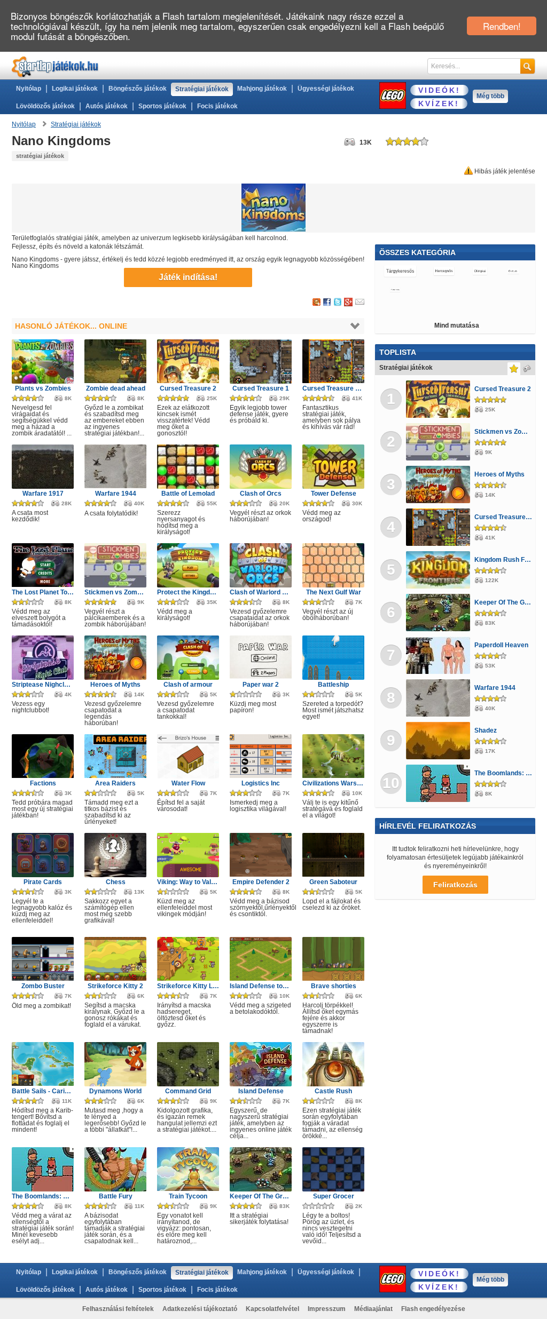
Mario (516, 308)
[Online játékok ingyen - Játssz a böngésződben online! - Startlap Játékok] (55, 66)
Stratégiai (395, 308)
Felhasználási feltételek (118, 1309)
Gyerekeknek (437, 289)
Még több (490, 96)
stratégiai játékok (40, 156)
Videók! (439, 90)
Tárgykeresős (400, 271)
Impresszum (327, 1309)
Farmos (429, 308)
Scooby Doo (482, 289)
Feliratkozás (455, 884)
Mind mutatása (456, 325)
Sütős (457, 308)
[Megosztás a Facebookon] (327, 302)
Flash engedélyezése (433, 1309)
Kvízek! (438, 103)
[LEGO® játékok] (392, 95)
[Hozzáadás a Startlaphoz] (316, 302)
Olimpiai (480, 271)
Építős (517, 289)
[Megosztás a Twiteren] (337, 302)
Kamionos (395, 289)
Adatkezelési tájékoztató (199, 1309)
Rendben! (502, 26)
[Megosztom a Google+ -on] (348, 302)
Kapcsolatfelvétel (272, 1309)
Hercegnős (444, 271)
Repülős (486, 308)
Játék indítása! (188, 277)
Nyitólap (28, 88)
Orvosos (512, 271)
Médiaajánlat (373, 1309)
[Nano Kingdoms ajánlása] (359, 302)
